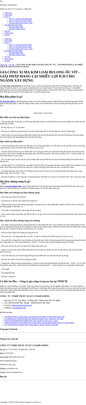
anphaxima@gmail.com (21, 305)
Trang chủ (8, 13)
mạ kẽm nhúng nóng (13, 186)
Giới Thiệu (8, 15)
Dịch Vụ (7, 17)
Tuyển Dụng (8, 33)
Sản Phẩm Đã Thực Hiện (13, 25)
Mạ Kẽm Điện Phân (16, 27)
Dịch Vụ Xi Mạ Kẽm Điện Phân (20, 19)
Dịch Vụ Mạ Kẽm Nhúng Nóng (20, 21)
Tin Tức (7, 31)
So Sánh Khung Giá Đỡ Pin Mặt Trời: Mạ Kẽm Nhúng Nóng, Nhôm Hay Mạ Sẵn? (33, 319)
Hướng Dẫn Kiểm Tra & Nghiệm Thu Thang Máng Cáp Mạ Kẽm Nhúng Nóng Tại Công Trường (39, 323)
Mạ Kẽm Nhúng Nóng (17, 29)
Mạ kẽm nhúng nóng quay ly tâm (20, 23)
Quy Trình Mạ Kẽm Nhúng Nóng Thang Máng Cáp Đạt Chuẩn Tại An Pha (31, 325)
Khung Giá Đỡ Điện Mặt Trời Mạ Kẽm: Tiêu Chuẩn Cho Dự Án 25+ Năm (31, 321)
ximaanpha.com (19, 308)
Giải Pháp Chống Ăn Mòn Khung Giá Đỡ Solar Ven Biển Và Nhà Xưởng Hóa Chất (34, 317)
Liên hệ (7, 35)
